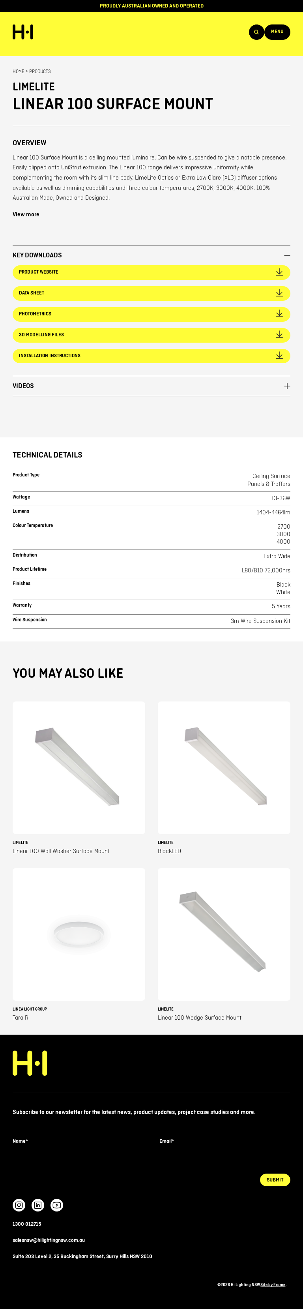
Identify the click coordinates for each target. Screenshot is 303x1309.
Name (20, 1141)
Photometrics (35, 314)
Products (40, 71)
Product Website (38, 272)
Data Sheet (31, 293)
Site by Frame (272, 1285)
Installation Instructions (49, 355)
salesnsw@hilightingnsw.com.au (49, 1240)
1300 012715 (27, 1224)
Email (166, 1141)
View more (26, 215)
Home (18, 71)
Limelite (34, 87)
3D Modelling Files (41, 335)
